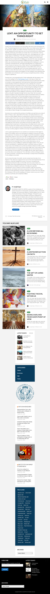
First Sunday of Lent (23, 79)
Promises (11, 178)
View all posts (15, 209)
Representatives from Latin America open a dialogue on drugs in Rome (24, 411)
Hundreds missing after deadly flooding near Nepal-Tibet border (24, 423)
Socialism (21, 534)
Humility (20, 517)
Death (27, 503)
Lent (7, 178)
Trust (20, 540)
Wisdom (20, 542)
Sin (26, 532)
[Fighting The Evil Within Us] (14, 298)
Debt (20, 505)
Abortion (21, 492)
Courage (21, 503)
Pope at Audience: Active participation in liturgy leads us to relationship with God (24, 437)
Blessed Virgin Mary (23, 496)
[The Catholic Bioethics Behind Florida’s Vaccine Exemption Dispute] (19, 357)
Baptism (20, 494)
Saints (20, 532)
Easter (26, 505)
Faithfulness (21, 511)
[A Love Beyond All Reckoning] (14, 235)
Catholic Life (21, 498)
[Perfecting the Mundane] (19, 352)
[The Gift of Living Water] (14, 277)
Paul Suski (31, 264)
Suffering (27, 536)
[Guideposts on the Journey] (19, 347)
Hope (27, 515)
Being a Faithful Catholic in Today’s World (27, 337)
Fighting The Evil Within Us (35, 295)
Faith (25, 30)
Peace (20, 525)
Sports (20, 536)
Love (20, 521)
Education (21, 507)
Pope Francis (28, 525)
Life (25, 519)
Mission (26, 523)
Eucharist (21, 509)
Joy (27, 517)
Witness (27, 542)
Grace (29, 513)
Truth (26, 540)
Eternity (28, 507)
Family (29, 511)
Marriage (27, 521)
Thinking (20, 538)
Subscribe (5, 569)
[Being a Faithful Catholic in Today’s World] (19, 337)
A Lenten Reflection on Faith (36, 253)
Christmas (21, 501)
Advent (28, 492)
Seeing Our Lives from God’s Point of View (36, 317)
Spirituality (28, 534)
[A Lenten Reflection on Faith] (14, 256)
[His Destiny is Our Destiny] (19, 342)
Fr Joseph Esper (19, 39)
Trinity (27, 538)
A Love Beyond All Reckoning (35, 232)
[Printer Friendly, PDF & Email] (11, 177)
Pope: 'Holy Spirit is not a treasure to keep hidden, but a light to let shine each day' (24, 430)
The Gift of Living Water (35, 274)
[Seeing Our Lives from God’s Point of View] (14, 319)
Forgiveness (21, 513)
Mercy (20, 523)
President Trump (22, 529)
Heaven (20, 515)
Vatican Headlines (24, 406)
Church (28, 501)
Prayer (20, 527)
